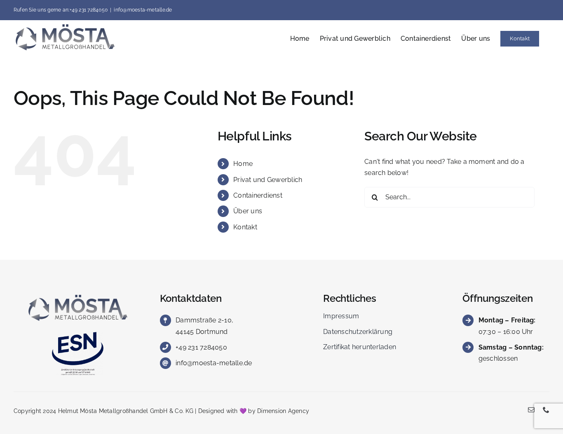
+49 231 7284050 (201, 347)
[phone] (546, 409)
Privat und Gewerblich (267, 180)
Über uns (247, 211)
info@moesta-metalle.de (143, 10)
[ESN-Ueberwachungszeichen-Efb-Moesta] (77, 335)
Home (243, 164)
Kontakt (245, 227)
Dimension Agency (283, 411)
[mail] (531, 409)
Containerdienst (257, 195)
